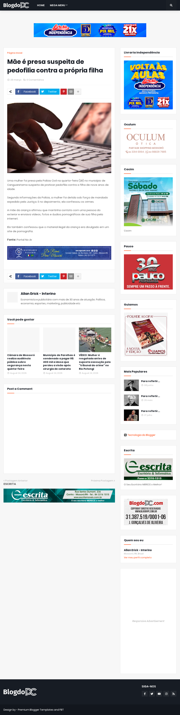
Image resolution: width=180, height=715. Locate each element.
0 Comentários (35, 79)
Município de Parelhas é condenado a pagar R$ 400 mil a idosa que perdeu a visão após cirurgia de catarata (59, 362)
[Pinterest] (63, 92)
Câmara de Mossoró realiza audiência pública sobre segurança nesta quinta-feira (21, 362)
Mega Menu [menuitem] (57, 5)
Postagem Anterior (16, 480)
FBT (62, 709)
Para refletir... (150, 381)
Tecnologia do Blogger (141, 435)
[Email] (71, 92)
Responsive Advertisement (148, 621)
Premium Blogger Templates (35, 709)
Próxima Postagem (102, 480)
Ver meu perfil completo (138, 557)
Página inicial (14, 53)
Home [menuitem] (41, 5)
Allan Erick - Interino (38, 293)
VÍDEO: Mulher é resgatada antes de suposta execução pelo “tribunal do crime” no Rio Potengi (95, 362)
